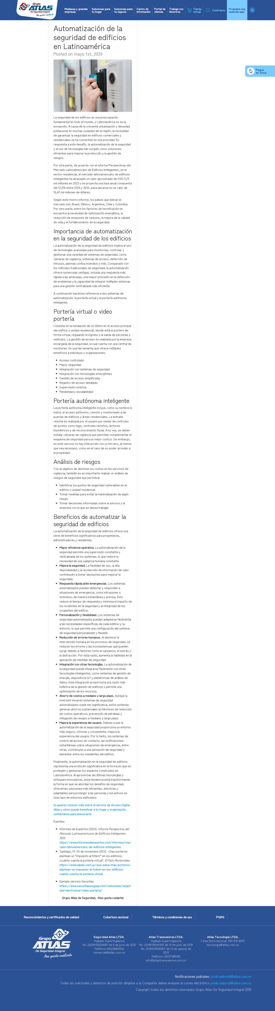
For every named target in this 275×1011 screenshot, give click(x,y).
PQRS (220, 917)
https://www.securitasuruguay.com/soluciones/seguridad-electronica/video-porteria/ (95, 887)
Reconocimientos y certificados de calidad (51, 917)
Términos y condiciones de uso (172, 917)
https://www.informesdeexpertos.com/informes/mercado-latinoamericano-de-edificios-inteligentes (95, 844)
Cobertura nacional (115, 917)
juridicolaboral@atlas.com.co (230, 976)
